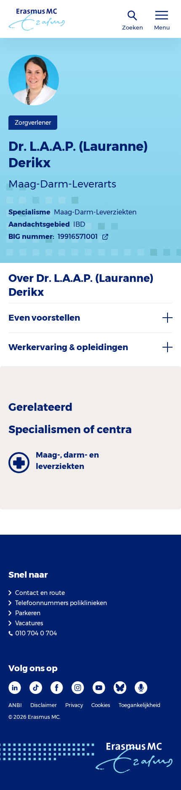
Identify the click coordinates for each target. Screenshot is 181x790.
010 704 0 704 (36, 633)
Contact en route (40, 593)
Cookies (100, 705)
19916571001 (78, 237)
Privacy (74, 705)
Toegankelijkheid (139, 705)
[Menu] (161, 15)
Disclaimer (43, 705)
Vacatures (29, 623)
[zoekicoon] (132, 16)
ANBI (15, 705)
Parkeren (27, 613)
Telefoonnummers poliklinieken (61, 603)
